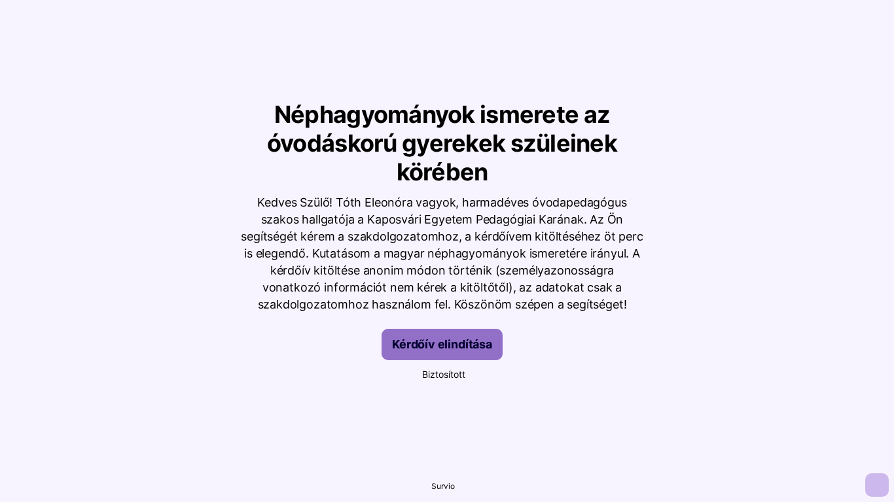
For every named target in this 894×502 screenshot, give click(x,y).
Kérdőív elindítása (442, 344)
